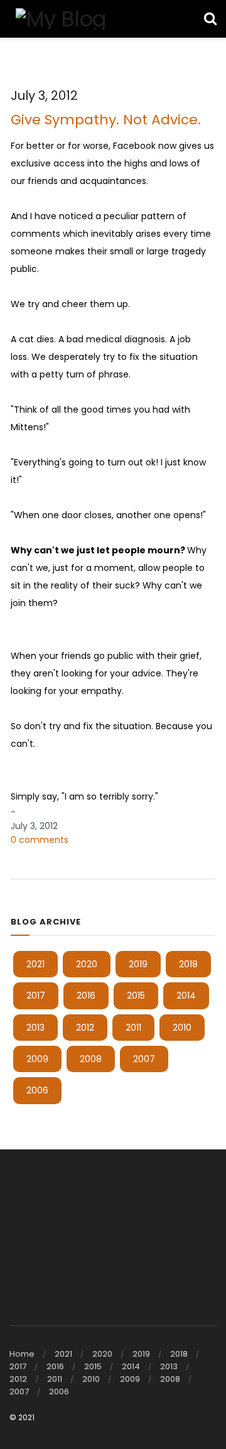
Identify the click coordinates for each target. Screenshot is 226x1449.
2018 (188, 964)
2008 (91, 1059)
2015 (136, 995)
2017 (35, 995)
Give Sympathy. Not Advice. (106, 119)
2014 (186, 995)
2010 (182, 1027)
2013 (35, 1027)
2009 (37, 1059)
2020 (86, 964)
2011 (133, 1027)
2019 (138, 964)
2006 (37, 1090)
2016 (86, 995)
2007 (144, 1059)
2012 (85, 1027)
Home (22, 1354)
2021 (35, 964)
